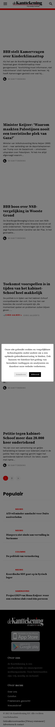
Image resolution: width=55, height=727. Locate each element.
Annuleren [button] (21, 374)
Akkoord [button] (35, 374)
